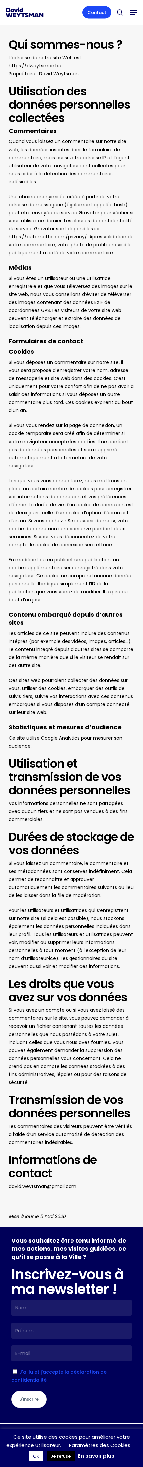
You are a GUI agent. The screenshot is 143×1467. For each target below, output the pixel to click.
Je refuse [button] (61, 1456)
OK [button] (36, 1456)
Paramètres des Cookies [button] (99, 1445)
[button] (133, 12)
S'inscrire (29, 1399)
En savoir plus (96, 1455)
